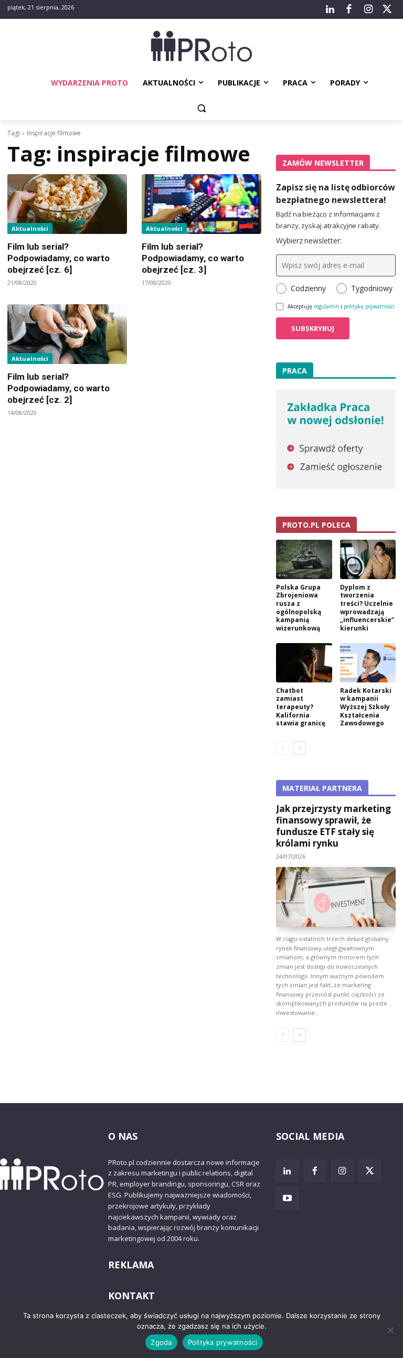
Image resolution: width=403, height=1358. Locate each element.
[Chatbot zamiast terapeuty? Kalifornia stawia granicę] (304, 662)
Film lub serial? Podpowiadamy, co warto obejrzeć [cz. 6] (58, 258)
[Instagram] (367, 9)
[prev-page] (282, 748)
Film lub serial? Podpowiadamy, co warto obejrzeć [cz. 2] (58, 388)
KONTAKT (131, 1295)
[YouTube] (287, 1198)
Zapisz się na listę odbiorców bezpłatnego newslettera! (335, 193)
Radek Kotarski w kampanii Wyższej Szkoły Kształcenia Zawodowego (365, 707)
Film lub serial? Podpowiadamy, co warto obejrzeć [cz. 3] (193, 258)
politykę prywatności (369, 306)
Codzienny (308, 288)
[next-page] (299, 748)
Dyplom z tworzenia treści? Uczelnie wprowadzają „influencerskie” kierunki (367, 608)
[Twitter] (387, 9)
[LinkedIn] (330, 9)
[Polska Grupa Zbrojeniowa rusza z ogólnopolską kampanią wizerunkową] (304, 559)
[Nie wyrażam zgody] (390, 1330)
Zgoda (161, 1342)
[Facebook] (349, 9)
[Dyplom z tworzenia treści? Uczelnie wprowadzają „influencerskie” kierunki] (368, 559)
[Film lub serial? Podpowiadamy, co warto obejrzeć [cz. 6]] (67, 204)
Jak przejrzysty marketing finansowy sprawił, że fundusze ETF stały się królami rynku (333, 826)
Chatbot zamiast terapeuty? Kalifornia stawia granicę (300, 707)
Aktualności (30, 228)
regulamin (326, 306)
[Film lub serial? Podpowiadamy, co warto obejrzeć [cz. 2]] (67, 334)
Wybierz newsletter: (309, 240)
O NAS (122, 1136)
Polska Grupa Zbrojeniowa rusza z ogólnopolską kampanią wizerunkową (298, 608)
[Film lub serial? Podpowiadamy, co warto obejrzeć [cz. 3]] (201, 204)
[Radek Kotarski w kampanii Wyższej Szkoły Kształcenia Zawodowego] (368, 662)
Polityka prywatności (223, 1342)
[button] (201, 108)
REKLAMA (131, 1264)
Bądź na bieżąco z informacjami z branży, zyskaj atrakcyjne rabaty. (328, 219)
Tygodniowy (372, 288)
